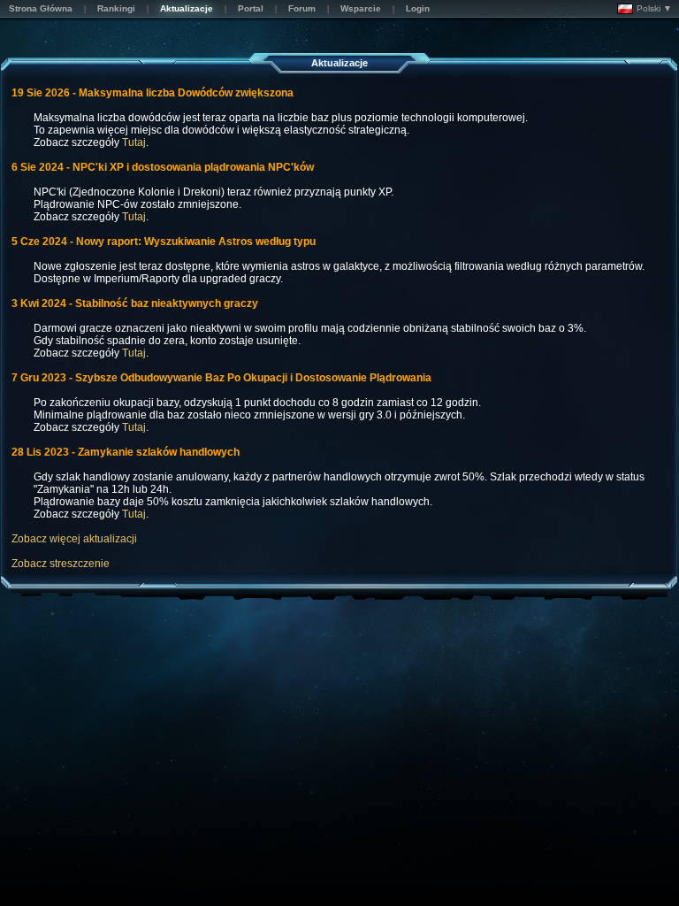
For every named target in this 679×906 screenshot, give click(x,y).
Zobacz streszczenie (60, 563)
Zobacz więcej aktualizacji (74, 539)
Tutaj (134, 142)
